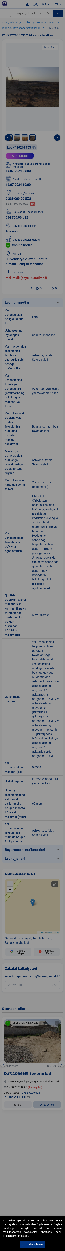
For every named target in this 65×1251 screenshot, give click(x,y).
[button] (32, 1244)
